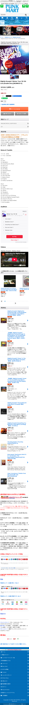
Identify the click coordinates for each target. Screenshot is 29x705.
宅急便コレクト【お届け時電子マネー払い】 (10, 596)
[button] (1, 6)
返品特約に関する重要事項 (8, 104)
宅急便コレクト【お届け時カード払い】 (9, 583)
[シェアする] (3, 96)
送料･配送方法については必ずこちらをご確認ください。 (13, 644)
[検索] (26, 15)
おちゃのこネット (12, 704)
